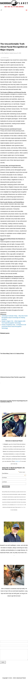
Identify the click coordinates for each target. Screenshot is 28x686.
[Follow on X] (14, 684)
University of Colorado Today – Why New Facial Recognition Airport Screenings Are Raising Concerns (14, 317)
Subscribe (14, 673)
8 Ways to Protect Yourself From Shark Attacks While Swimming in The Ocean (12, 627)
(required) (4, 639)
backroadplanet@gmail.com (19, 504)
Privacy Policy (23, 507)
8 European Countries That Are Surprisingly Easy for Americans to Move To (12, 623)
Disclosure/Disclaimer (6, 671)
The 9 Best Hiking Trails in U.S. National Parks (11, 607)
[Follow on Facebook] (11, 684)
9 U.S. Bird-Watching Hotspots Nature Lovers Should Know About (12, 613)
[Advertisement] (14, 28)
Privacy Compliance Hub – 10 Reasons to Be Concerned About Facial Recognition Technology (14, 326)
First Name (4, 477)
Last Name (4, 481)
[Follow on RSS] (17, 684)
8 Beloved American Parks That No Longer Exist (11, 617)
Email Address (13, 473)
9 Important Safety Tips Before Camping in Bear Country (13, 610)
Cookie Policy (23, 671)
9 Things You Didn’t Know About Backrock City (11, 620)
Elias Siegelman (5, 53)
